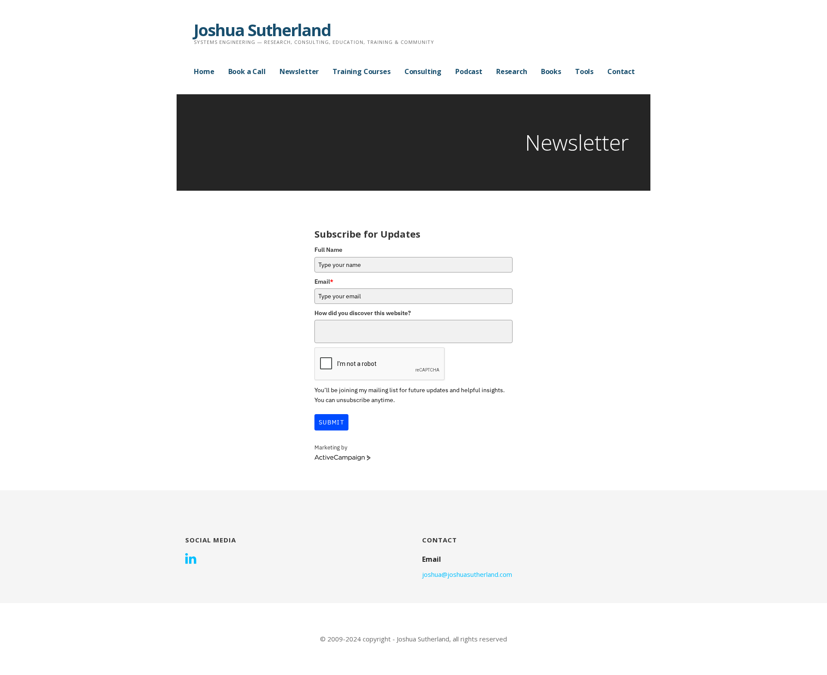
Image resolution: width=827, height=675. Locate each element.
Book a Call (247, 71)
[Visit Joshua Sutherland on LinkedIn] (190, 559)
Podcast (468, 71)
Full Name (328, 250)
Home (204, 71)
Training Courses (361, 71)
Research (511, 71)
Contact (621, 71)
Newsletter (299, 71)
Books (551, 71)
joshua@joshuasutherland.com (467, 574)
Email (323, 281)
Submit (331, 422)
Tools (584, 71)
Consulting (422, 71)
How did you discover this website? (362, 313)
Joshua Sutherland (262, 30)
